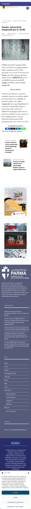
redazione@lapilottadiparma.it (18, 429)
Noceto (6, 380)
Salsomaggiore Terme (10, 373)
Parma (24, 20)
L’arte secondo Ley (11, 411)
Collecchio (7, 376)
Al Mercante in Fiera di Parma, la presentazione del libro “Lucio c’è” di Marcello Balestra (16, 313)
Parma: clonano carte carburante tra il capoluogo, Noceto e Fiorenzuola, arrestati (11, 146)
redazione (8, 20)
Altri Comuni (7, 390)
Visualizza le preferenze (15, 502)
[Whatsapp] (23, 129)
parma (19, 131)
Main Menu (6, 4)
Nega (15, 497)
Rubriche (6, 407)
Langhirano (9, 400)
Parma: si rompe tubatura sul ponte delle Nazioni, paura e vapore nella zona (19, 165)
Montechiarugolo (10, 394)
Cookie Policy (10, 506)
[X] (12, 129)
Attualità (4, 22)
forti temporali (10, 131)
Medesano (9, 404)
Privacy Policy (19, 506)
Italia (5, 383)
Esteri (5, 387)
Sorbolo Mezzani (10, 397)
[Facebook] (27, 8)
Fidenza (6, 370)
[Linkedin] (18, 129)
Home (3, 33)
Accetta (15, 492)
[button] (28, 473)
